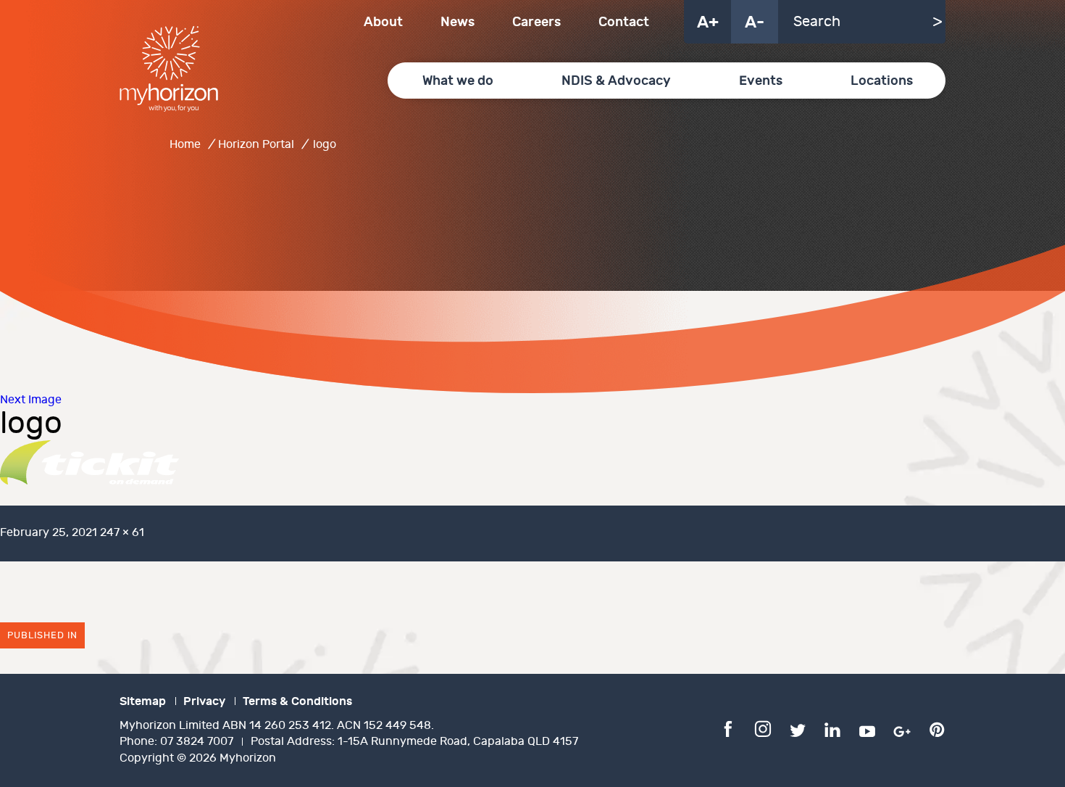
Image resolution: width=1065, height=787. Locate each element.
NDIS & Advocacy (616, 80)
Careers (536, 22)
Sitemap (143, 701)
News (457, 22)
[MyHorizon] (169, 69)
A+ (708, 22)
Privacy (204, 701)
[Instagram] (763, 728)
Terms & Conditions (297, 701)
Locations (882, 80)
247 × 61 (122, 533)
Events (760, 80)
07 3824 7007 (196, 742)
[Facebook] (728, 728)
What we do (457, 80)
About (383, 22)
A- (754, 22)
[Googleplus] (902, 728)
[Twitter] (797, 728)
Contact (623, 22)
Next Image (31, 400)
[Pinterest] (936, 728)
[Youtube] (867, 728)
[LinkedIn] (832, 728)
